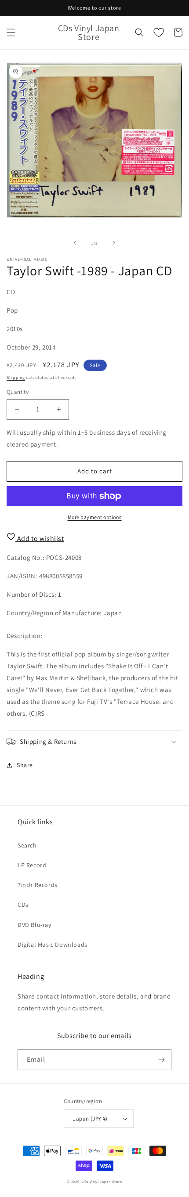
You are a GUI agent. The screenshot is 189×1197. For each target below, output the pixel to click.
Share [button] (25, 765)
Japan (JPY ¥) (90, 1118)
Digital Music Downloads (52, 944)
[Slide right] (114, 242)
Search (27, 845)
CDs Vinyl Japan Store (102, 1181)
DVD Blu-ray (34, 925)
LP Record (32, 865)
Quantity (18, 392)
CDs (23, 905)
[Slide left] (75, 242)
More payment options (95, 517)
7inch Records (38, 885)
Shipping (16, 377)
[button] (11, 32)
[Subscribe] (161, 1059)
